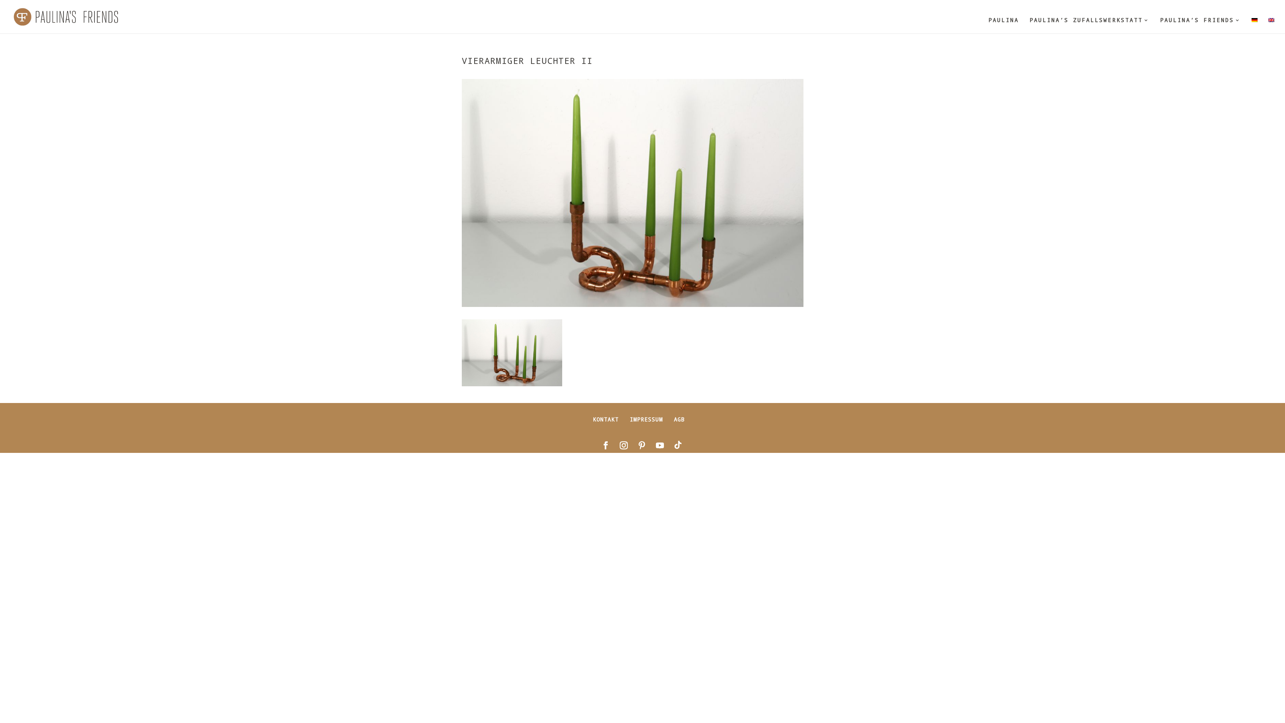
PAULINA (1004, 20)
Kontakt (606, 419)
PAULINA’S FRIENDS (1197, 20)
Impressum (646, 419)
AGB (679, 419)
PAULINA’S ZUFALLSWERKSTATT (1086, 20)
